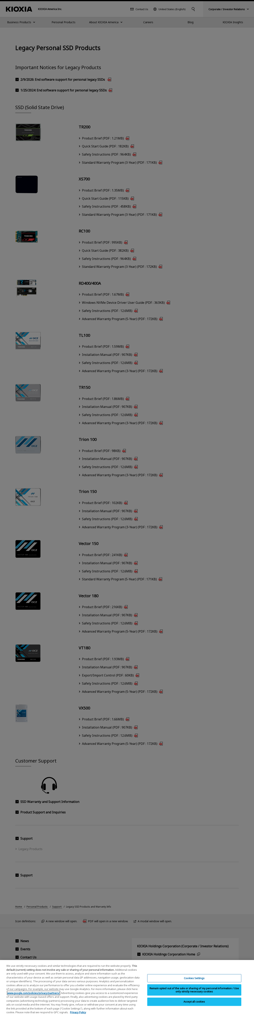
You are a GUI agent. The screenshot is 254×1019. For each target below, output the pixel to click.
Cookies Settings (194, 978)
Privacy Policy (78, 1012)
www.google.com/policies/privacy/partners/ (33, 993)
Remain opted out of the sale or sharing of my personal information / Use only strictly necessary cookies (194, 990)
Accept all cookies (194, 1002)
